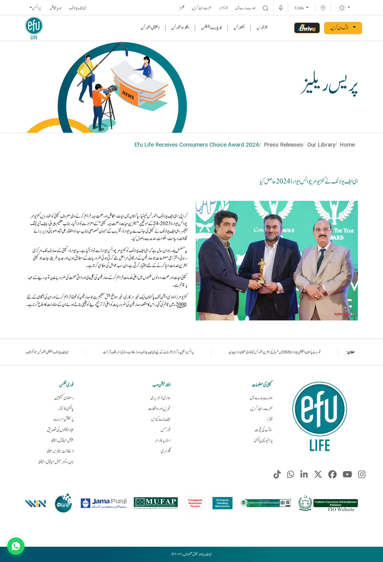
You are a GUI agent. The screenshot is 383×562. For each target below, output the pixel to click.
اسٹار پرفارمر (163, 440)
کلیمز (181, 8)
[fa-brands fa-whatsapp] (290, 476)
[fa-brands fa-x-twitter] (318, 476)
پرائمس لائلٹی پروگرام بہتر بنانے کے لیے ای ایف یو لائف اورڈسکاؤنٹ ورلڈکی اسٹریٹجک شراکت (187, 352)
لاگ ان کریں (339, 28)
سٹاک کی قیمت (264, 430)
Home (347, 144)
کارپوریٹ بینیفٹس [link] (211, 28)
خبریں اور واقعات (159, 408)
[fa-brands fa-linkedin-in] (304, 476)
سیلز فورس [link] (262, 28)
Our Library (321, 144)
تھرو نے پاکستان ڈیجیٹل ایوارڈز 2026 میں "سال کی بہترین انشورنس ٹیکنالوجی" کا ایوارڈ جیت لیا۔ (313, 352)
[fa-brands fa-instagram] (362, 476)
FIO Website (341, 509)
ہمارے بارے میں (245, 8)
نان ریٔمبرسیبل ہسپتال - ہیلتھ (56, 462)
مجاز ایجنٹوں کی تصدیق (60, 430)
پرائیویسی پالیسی (263, 440)
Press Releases (283, 144)
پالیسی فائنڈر (66, 408)
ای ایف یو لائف (77, 8)
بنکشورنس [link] (239, 28)
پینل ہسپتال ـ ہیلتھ (62, 440)
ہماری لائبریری (161, 398)
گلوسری (166, 451)
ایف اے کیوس (161, 419)
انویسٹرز (223, 8)
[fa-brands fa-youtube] (347, 476)
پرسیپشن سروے (64, 419)
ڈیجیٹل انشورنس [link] (150, 28)
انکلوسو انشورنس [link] (180, 28)
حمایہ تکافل (56, 8)
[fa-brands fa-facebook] (332, 476)
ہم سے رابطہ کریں (202, 8)
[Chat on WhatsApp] (16, 546)
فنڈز (270, 419)
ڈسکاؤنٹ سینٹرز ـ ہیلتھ (60, 451)
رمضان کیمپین (64, 398)
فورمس (166, 430)
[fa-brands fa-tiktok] (277, 476)
